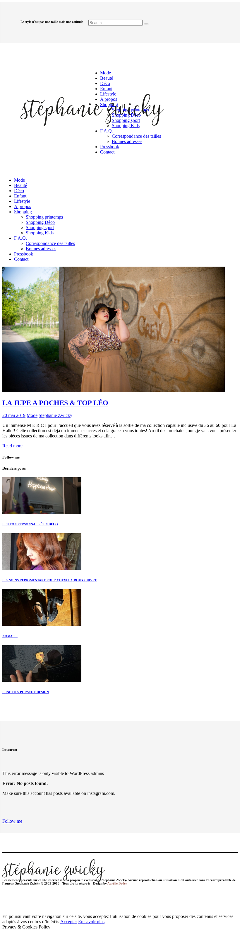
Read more (12, 445)
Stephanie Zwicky (55, 415)
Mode (32, 415)
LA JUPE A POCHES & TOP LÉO (55, 403)
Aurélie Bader (117, 883)
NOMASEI (10, 636)
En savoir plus (91, 921)
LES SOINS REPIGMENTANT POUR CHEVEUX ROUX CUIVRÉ (49, 580)
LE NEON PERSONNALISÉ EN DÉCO (30, 524)
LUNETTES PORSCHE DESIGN (25, 692)
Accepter (68, 921)
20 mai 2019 (13, 415)
